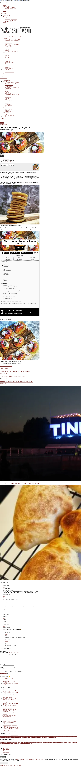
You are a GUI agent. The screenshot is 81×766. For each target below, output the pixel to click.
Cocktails (7, 55)
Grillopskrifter (45, 742)
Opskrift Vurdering (4, 655)
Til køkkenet (5, 64)
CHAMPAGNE (21, 736)
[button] (17, 247)
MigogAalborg (6, 748)
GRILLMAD (57, 736)
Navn (1, 666)
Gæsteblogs (50, 742)
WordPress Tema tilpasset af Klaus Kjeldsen (10, 765)
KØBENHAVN (2, 737)
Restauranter (6, 69)
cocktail (25, 736)
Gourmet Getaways (9, 72)
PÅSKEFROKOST (25, 737)
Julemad (7, 49)
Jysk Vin (66, 736)
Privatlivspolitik (8, 9)
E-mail (1, 667)
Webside (2, 669)
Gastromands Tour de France (12, 51)
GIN (52, 736)
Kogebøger (7, 67)
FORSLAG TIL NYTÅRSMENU (45, 736)
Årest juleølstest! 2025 (8, 726)
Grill (54, 736)
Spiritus (7, 60)
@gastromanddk (9, 313)
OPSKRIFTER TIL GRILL (16, 737)
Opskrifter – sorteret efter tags (12, 40)
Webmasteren (6, 159)
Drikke (4, 52)
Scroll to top (3, 118)
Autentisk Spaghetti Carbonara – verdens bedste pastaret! (10, 679)
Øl (5, 63)
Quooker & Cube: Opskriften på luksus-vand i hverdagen (10, 722)
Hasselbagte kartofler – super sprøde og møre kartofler (9, 699)
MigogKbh (5, 750)
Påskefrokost (8, 45)
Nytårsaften (8, 50)
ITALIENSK (62, 736)
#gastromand (18, 313)
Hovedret (55, 742)
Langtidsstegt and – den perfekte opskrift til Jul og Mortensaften (10, 730)
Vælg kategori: (3, 13)
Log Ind (4, 5)
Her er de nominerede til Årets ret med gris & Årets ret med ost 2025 (11, 728)
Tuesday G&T (8, 61)
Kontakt (4, 11)
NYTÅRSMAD (74, 742)
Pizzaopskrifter (8, 43)
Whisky (54, 737)
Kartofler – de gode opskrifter (12, 44)
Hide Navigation (6, 15)
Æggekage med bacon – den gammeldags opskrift (9, 716)
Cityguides (7, 70)
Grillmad (40, 742)
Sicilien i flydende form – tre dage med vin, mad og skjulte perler (10, 724)
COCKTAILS (29, 736)
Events (22, 742)
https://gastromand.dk (8, 161)
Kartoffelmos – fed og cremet (9, 705)
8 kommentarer (3, 124)
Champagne (8, 97)
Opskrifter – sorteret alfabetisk (12, 39)
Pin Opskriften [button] (15, 252)
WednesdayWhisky (9, 62)
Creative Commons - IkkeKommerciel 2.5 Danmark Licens (29, 759)
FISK (38, 736)
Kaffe (6, 56)
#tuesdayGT (2, 736)
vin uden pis (50, 737)
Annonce (2, 742)
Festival (4, 73)
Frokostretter (29, 742)
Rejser (12, 743)
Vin (5, 58)
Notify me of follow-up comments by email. (12, 671)
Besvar (4, 587)
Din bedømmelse (27, 252)
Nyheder (2, 123)
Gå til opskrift (5, 165)
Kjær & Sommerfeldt (72, 736)
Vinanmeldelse (44, 737)
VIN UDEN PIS (7, 57)
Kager (6, 91)
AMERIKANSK (8, 736)
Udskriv (12, 165)
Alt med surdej (8, 46)
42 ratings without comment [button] (16, 652)
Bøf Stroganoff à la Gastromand (10, 694)
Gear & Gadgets (8, 66)
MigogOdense (6, 752)
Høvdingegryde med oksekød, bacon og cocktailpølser (10, 701)
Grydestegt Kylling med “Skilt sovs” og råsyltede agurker (11, 696)
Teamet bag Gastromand (10, 7)
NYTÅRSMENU (8, 737)
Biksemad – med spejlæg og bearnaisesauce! (9, 690)
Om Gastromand (6, 6)
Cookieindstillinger (4, 762)
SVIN (29, 737)
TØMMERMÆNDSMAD (35, 737)
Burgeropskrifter (9, 41)
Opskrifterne (6, 38)
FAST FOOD (34, 736)
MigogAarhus (6, 749)
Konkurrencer (64, 742)
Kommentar (3, 664)
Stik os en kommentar (6, 366)
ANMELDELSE (14, 736)
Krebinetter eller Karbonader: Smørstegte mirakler (9, 707)
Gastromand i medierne (10, 8)
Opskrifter (8, 743)
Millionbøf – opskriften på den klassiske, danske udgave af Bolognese (9, 710)
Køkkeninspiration (9, 68)
